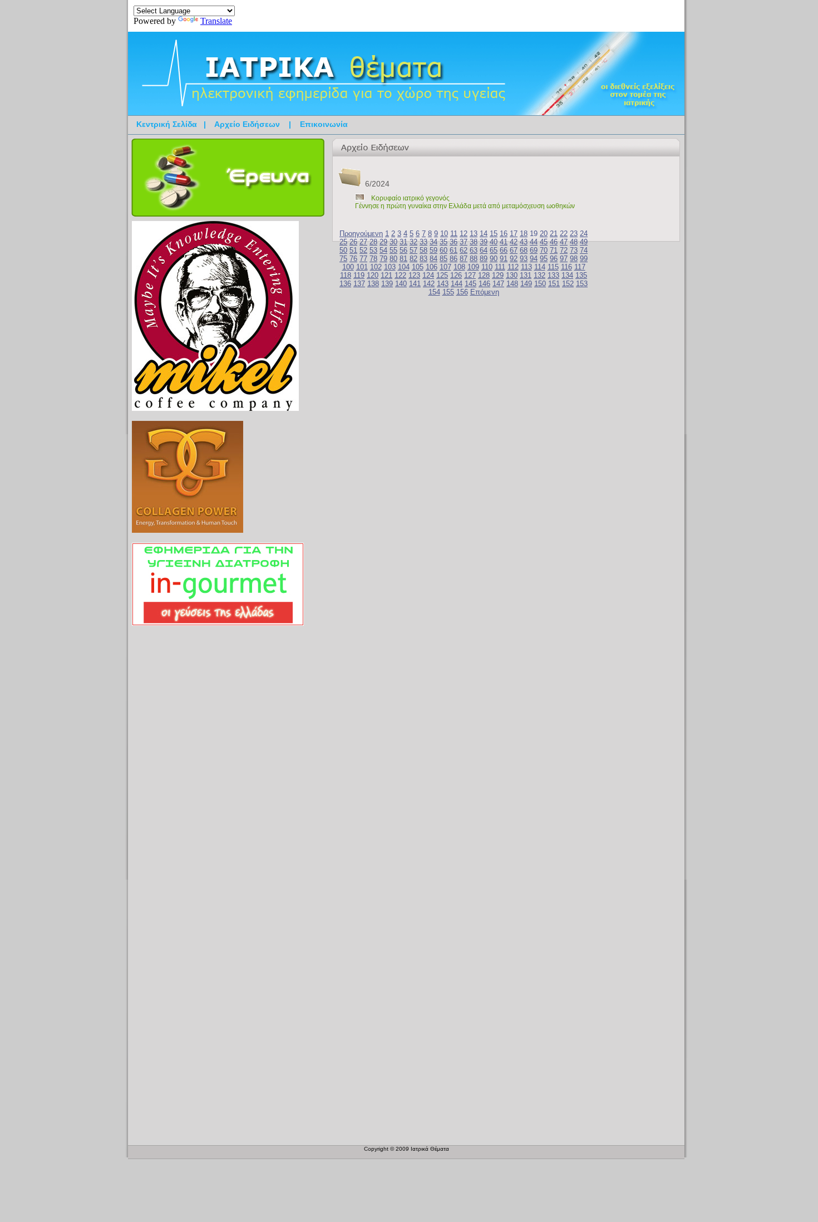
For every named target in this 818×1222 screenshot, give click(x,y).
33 (423, 242)
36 (453, 242)
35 (443, 242)
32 (413, 242)
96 (554, 258)
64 (483, 250)
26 (353, 242)
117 (579, 267)
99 (584, 258)
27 (363, 242)
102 (376, 267)
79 (383, 258)
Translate (216, 21)
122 (400, 275)
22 (564, 233)
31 (403, 242)
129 (498, 275)
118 (345, 275)
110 (486, 267)
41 (503, 242)
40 (493, 242)
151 (554, 283)
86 (453, 258)
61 (453, 250)
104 (404, 267)
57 (413, 250)
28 (373, 242)
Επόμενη (484, 292)
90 (493, 258)
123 (414, 275)
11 (453, 233)
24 (584, 233)
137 (359, 283)
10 (444, 233)
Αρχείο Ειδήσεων (247, 124)
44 (534, 242)
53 (373, 250)
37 (463, 242)
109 (473, 267)
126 (456, 275)
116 (566, 267)
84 (433, 258)
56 (403, 250)
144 (456, 283)
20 (544, 233)
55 (393, 250)
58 (423, 250)
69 (534, 250)
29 (383, 242)
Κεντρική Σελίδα (166, 124)
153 (582, 283)
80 (393, 258)
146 (484, 283)
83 (423, 258)
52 (363, 250)
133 (553, 275)
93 (524, 258)
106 (431, 267)
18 (524, 233)
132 (539, 275)
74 (584, 250)
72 (564, 250)
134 (567, 275)
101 (362, 267)
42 (514, 242)
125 (442, 275)
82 (413, 258)
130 (512, 275)
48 (574, 242)
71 (554, 250)
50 (343, 250)
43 (524, 242)
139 (387, 283)
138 (373, 283)
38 (473, 242)
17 (514, 233)
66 (503, 250)
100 (348, 267)
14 (483, 233)
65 (493, 250)
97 (564, 258)
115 (553, 267)
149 (526, 283)
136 (345, 283)
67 (514, 250)
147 (498, 283)
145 (470, 283)
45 (544, 242)
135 (581, 275)
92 (514, 258)
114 (539, 267)
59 (433, 250)
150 (540, 283)
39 (483, 242)
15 (493, 233)
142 (429, 283)
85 (443, 258)
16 (503, 233)
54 (383, 250)
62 (463, 250)
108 (459, 267)
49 (584, 242)
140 (401, 283)
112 (513, 267)
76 (353, 258)
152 (568, 283)
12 (463, 233)
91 (503, 258)
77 (363, 258)
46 (554, 242)
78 (373, 258)
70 (544, 250)
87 (463, 258)
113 (526, 267)
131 (525, 275)
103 (390, 267)
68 (524, 250)
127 (470, 275)
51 (353, 250)
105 (417, 267)
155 (448, 292)
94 (534, 258)
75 (343, 258)
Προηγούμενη (361, 233)
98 (574, 258)
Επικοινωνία (324, 124)
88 (473, 258)
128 (484, 275)
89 (483, 258)
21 (554, 233)
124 (428, 275)
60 (443, 250)
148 (512, 283)
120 (372, 275)
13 (473, 233)
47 (564, 242)
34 (433, 242)
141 (415, 283)
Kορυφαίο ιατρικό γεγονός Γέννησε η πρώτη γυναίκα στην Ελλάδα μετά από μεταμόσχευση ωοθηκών (465, 202)
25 (343, 242)
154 (434, 292)
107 (445, 267)
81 (403, 258)
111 (500, 267)
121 (386, 275)
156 (462, 292)
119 (358, 275)
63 (473, 250)
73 (574, 250)
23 (574, 233)
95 (544, 258)
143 (443, 283)
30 (393, 242)
